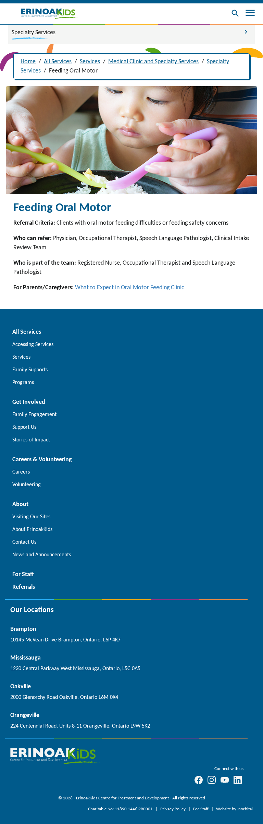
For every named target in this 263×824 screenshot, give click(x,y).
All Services (58, 61)
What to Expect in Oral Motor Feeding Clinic (129, 287)
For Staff (201, 809)
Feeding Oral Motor (73, 71)
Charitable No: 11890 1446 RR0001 (121, 809)
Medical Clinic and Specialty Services (153, 61)
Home (28, 61)
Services (90, 61)
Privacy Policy (173, 809)
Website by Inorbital (234, 809)
